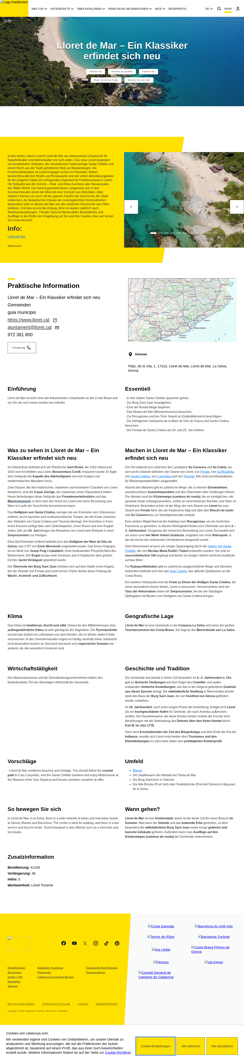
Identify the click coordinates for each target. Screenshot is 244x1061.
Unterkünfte (60, 8)
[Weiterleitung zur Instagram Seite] (95, 943)
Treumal (188, 476)
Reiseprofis (177, 8)
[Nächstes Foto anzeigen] (237, 207)
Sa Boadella (225, 471)
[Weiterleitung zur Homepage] (14, 8)
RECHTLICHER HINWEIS (21, 1004)
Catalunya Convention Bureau (55, 976)
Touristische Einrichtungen (101, 967)
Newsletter (14, 981)
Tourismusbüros (95, 972)
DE (207, 8)
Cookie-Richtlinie (118, 1053)
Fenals (205, 471)
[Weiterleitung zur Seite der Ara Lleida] (161, 950)
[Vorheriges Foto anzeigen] (131, 207)
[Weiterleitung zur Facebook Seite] (63, 943)
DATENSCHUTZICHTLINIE (56, 1004)
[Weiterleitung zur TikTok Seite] (106, 943)
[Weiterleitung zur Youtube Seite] (74, 943)
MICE (158, 8)
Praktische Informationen (128, 8)
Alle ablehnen (190, 1046)
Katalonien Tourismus (50, 967)
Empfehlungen (16, 967)
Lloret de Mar (16, 236)
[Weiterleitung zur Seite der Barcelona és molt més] (214, 926)
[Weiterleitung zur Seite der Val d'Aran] (214, 962)
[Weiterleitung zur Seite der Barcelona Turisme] (214, 937)
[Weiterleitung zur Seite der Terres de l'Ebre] (161, 937)
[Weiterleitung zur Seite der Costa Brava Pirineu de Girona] (213, 949)
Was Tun (37, 8)
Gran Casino (178, 571)
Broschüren (15, 972)
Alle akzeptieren (222, 1046)
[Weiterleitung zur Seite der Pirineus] (161, 962)
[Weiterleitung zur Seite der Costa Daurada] (161, 926)
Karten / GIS (15, 976)
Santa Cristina (140, 476)
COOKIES (83, 1004)
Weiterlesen (15, 245)
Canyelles (164, 476)
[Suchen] (219, 9)
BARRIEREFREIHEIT (107, 1004)
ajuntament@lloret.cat (30, 327)
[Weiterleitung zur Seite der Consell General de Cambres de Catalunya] (161, 975)
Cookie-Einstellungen (155, 1046)
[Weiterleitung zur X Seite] (85, 943)
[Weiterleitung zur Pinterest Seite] (117, 943)
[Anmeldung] (238, 9)
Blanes (137, 770)
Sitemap (13, 986)
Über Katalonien (89, 8)
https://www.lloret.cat (29, 319)
